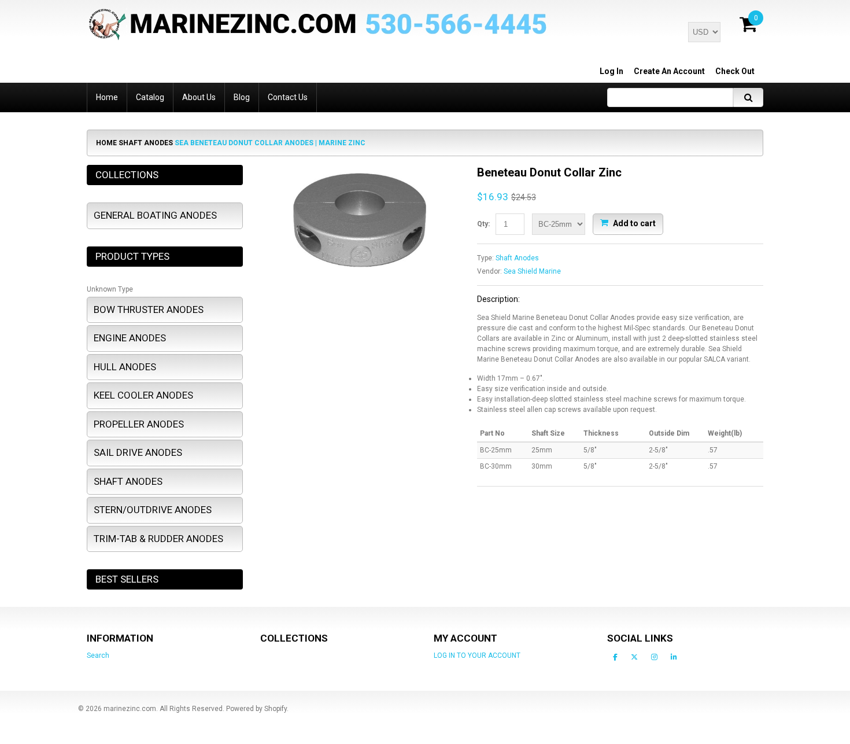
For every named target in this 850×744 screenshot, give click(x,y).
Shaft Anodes (146, 143)
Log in (611, 71)
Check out (735, 71)
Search (98, 655)
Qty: (483, 224)
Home (106, 143)
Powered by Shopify (256, 709)
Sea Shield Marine (532, 271)
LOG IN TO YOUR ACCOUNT (477, 655)
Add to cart (633, 222)
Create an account (669, 71)
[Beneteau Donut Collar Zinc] (360, 170)
